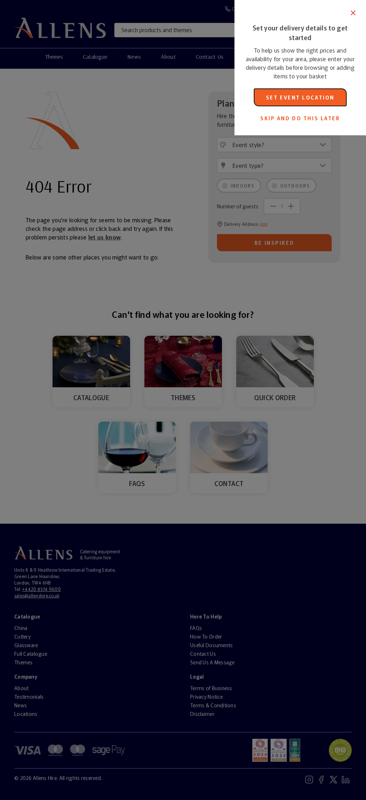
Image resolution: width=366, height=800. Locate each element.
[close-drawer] (353, 13)
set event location (300, 97)
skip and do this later (300, 118)
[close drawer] (117, 400)
